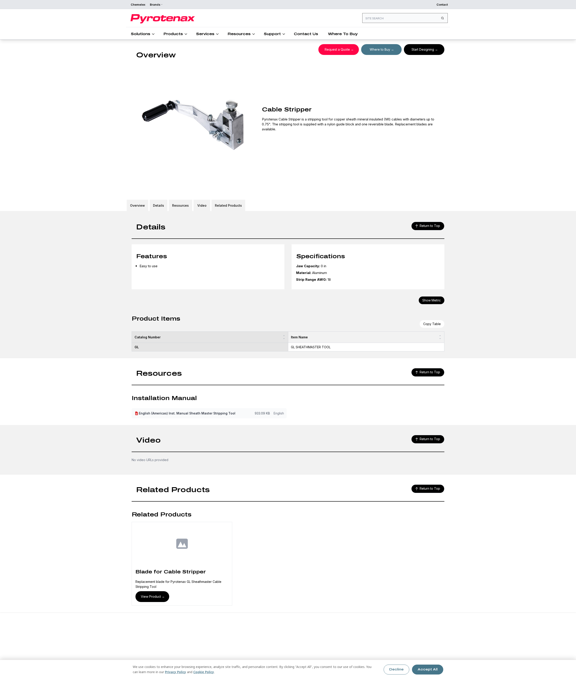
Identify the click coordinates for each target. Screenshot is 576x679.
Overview (137, 205)
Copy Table (432, 324)
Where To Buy (343, 34)
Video (202, 205)
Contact (442, 4)
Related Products (228, 205)
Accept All (428, 669)
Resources (239, 34)
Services (205, 34)
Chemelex (138, 4)
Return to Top (430, 226)
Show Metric (431, 300)
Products (173, 34)
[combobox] (405, 18)
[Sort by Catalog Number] (284, 337)
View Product (151, 596)
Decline (396, 669)
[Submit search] (442, 18)
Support (272, 34)
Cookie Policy (203, 672)
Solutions (140, 34)
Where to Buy (380, 49)
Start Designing (423, 49)
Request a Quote (337, 49)
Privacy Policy (175, 672)
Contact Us (306, 34)
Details (158, 205)
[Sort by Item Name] (440, 337)
